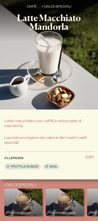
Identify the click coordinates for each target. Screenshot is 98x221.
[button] (44, 161)
